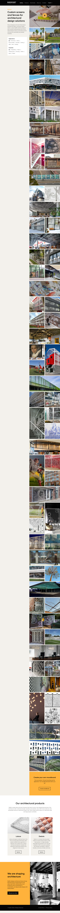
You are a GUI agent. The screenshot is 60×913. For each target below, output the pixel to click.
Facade (17, 42)
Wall (10, 44)
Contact (44, 2)
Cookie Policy (41, 907)
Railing (16, 44)
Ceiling (22, 42)
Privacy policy (49, 907)
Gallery (21, 2)
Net (13, 44)
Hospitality (13, 49)
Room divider (11, 42)
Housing (17, 51)
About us (39, 2)
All (9, 40)
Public (18, 49)
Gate (18, 40)
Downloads (32, 2)
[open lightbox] (44, 15)
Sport (10, 53)
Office (22, 51)
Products (27, 2)
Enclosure (13, 40)
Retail (13, 53)
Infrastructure (11, 51)
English (49, 2)
